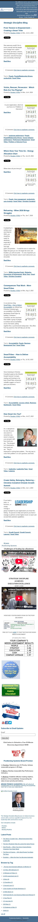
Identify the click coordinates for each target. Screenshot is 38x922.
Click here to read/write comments (24, 70)
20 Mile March (8, 892)
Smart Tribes (16, 78)
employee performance (16, 135)
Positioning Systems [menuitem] (9, 545)
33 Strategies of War (10, 907)
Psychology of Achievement (13, 274)
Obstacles (28, 272)
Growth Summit (14, 532)
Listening (12, 471)
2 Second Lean (8, 885)
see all (3, 914)
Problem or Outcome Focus (18, 142)
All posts (6, 543)
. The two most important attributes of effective (17, 867)
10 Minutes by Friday (10, 873)
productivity (7, 78)
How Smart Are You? (12, 414)
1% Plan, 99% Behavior (11, 870)
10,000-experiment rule (10, 876)
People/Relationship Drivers (23, 76)
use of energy (8, 201)
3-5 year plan (8, 901)
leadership (12, 469)
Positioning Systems (15, 918)
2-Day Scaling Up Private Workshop (14, 888)
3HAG (6, 910)
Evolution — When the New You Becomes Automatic (18, 857)
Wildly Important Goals (16, 272)
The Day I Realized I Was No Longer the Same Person (18, 844)
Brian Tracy (26, 274)
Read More (7, 61)
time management (20, 199)
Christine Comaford (28, 201)
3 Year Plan (7, 898)
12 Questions (8, 882)
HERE (14, 632)
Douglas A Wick (15, 33)
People (11, 76)
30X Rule (6, 904)
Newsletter (26, 918)
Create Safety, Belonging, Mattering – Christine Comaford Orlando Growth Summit (19, 483)
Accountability (13, 343)
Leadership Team (22, 469)
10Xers (6, 879)
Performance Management (21, 140)
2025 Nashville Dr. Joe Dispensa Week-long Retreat (19, 895)
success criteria (24, 403)
